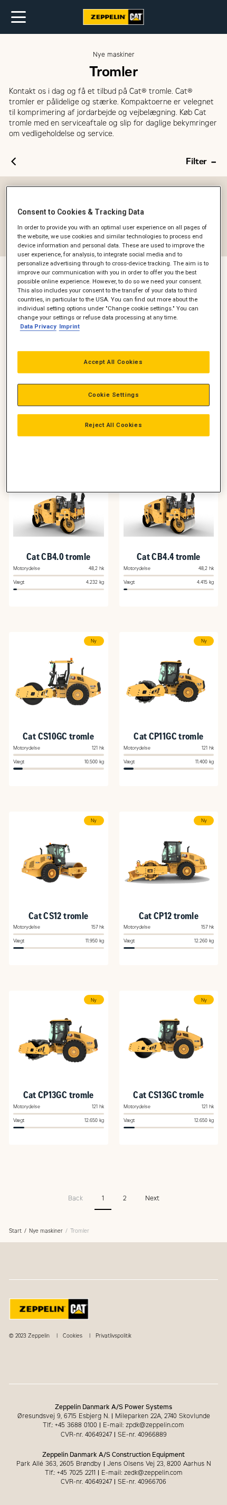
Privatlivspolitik (113, 1335)
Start (15, 1230)
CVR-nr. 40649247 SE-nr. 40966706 (113, 1481)
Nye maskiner (46, 1230)
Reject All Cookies (113, 425)
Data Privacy (38, 326)
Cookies (72, 1335)
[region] (114, 339)
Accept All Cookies (113, 362)
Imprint (69, 326)
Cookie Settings (113, 394)
